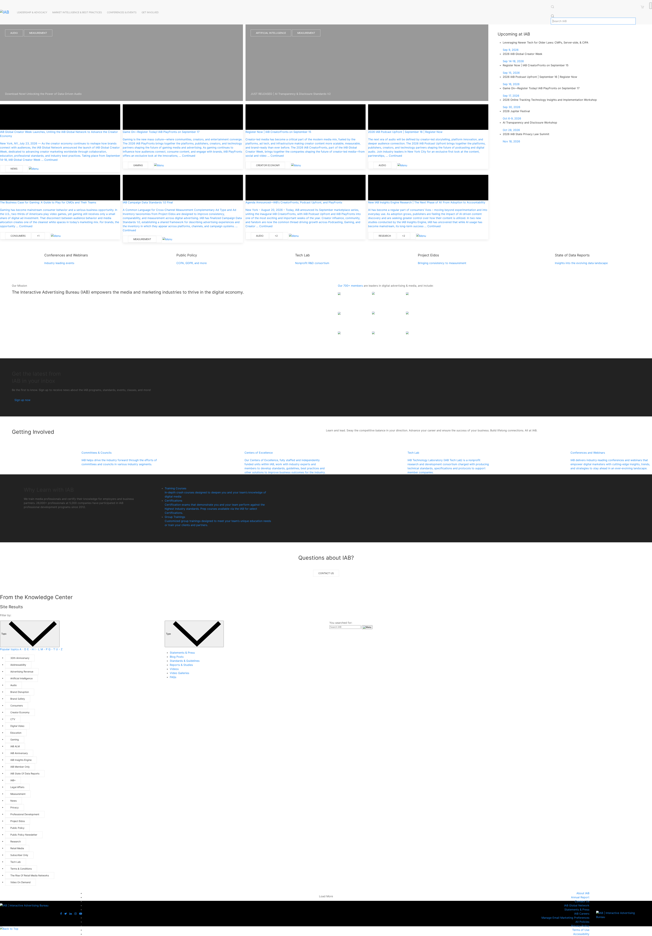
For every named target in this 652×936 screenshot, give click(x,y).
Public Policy (17, 827)
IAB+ (13, 780)
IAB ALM (15, 746)
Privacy (14, 807)
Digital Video (17, 725)
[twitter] (66, 913)
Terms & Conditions (21, 868)
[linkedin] (71, 913)
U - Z (59, 649)
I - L (37, 649)
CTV (12, 719)
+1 (38, 235)
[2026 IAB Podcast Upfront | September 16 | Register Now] (428, 117)
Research (385, 235)
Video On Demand (20, 882)
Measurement (38, 32)
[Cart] (642, 7)
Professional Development (24, 814)
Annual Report (580, 897)
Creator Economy (268, 165)
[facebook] (61, 913)
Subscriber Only (19, 855)
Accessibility (581, 934)
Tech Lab (15, 861)
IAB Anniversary (19, 753)
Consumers (18, 235)
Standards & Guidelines (185, 660)
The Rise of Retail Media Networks (29, 875)
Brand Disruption (19, 691)
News (14, 168)
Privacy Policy (580, 926)
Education (15, 732)
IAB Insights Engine (21, 759)
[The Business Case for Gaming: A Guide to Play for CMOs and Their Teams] (60, 187)
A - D (23, 649)
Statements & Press (182, 652)
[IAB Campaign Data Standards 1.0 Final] (183, 187)
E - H (30, 649)
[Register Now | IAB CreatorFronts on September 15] (306, 117)
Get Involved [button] (150, 12)
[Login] (650, 6)
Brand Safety (17, 698)
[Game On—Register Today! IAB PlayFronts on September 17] (183, 117)
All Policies (582, 921)
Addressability (18, 664)
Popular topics (9, 649)
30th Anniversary (19, 658)
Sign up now (22, 400)
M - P (44, 649)
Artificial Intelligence (271, 32)
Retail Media (17, 848)
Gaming (138, 165)
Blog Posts (177, 656)
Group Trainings (218, 521)
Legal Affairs (17, 787)
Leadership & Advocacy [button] (32, 12)
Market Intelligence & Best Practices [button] (77, 12)
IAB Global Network (576, 905)
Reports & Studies (181, 665)
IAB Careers (581, 913)
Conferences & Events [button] (122, 12)
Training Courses (215, 492)
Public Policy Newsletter (23, 834)
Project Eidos (17, 821)
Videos (174, 669)
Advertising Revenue (21, 671)
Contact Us (326, 573)
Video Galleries (179, 673)
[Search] (552, 16)
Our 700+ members (350, 285)
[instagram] (76, 913)
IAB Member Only (20, 766)
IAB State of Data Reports (24, 773)
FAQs (173, 677)
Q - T (51, 649)
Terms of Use (580, 930)
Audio (14, 32)
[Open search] (552, 7)
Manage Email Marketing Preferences (565, 917)
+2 (276, 235)
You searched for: (340, 622)
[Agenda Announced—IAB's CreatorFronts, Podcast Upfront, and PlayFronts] (306, 187)
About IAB (582, 893)
